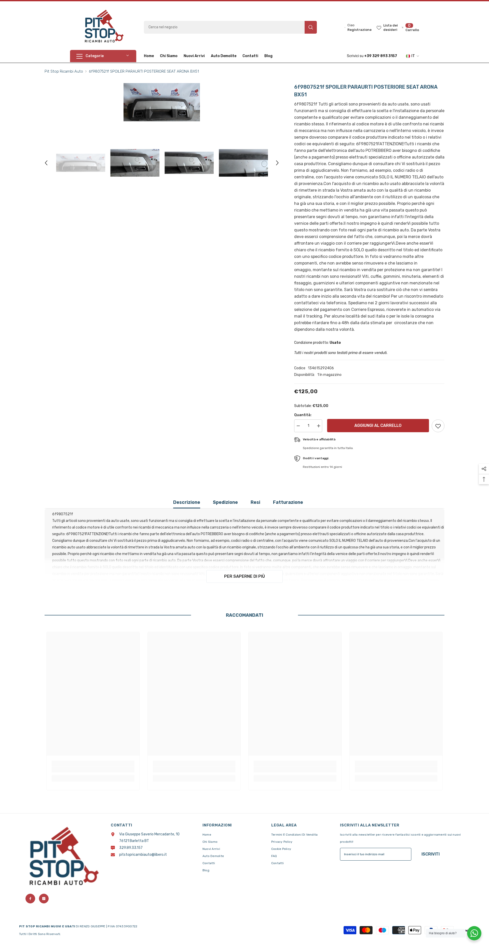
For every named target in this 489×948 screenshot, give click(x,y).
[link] (93, 769)
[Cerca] (230, 27)
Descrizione (186, 502)
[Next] (277, 163)
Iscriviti (431, 854)
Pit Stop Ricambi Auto (64, 71)
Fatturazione (288, 502)
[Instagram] (44, 898)
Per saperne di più (244, 576)
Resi (255, 502)
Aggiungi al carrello (376, 425)
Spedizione (225, 502)
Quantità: (302, 415)
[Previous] (46, 163)
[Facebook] (30, 898)
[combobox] (224, 27)
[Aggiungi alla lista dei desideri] (438, 425)
